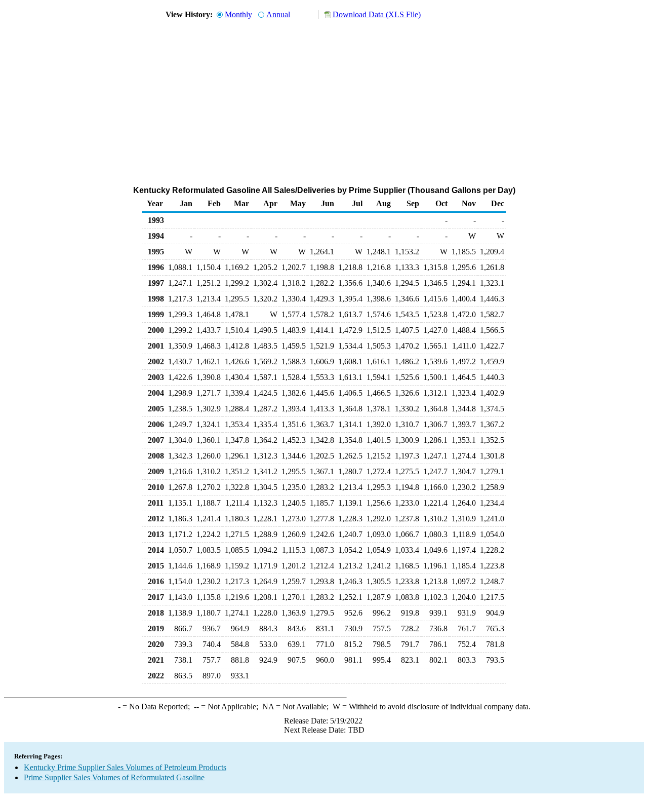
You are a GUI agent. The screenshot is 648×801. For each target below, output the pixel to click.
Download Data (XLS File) (377, 14)
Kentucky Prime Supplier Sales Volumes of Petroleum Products (125, 767)
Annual (278, 14)
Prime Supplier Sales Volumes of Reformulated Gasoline (114, 777)
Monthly (238, 14)
